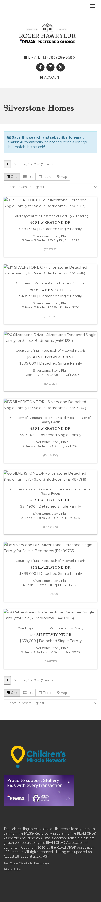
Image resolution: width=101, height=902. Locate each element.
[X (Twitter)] (60, 67)
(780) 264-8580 (60, 57)
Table (46, 177)
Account (52, 77)
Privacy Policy (12, 869)
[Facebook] (41, 67)
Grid (13, 177)
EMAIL (33, 57)
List (30, 177)
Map (63, 177)
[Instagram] (51, 67)
